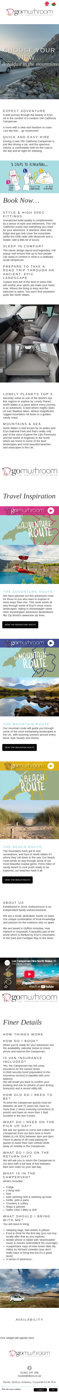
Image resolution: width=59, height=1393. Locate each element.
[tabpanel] (29, 61)
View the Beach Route (17, 880)
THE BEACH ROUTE (22, 847)
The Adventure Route (28, 591)
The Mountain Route (26, 724)
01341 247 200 (29, 1372)
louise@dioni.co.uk (29, 1375)
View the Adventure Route (20, 624)
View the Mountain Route (19, 747)
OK (53, 1390)
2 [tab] (31, 94)
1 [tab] (27, 94)
